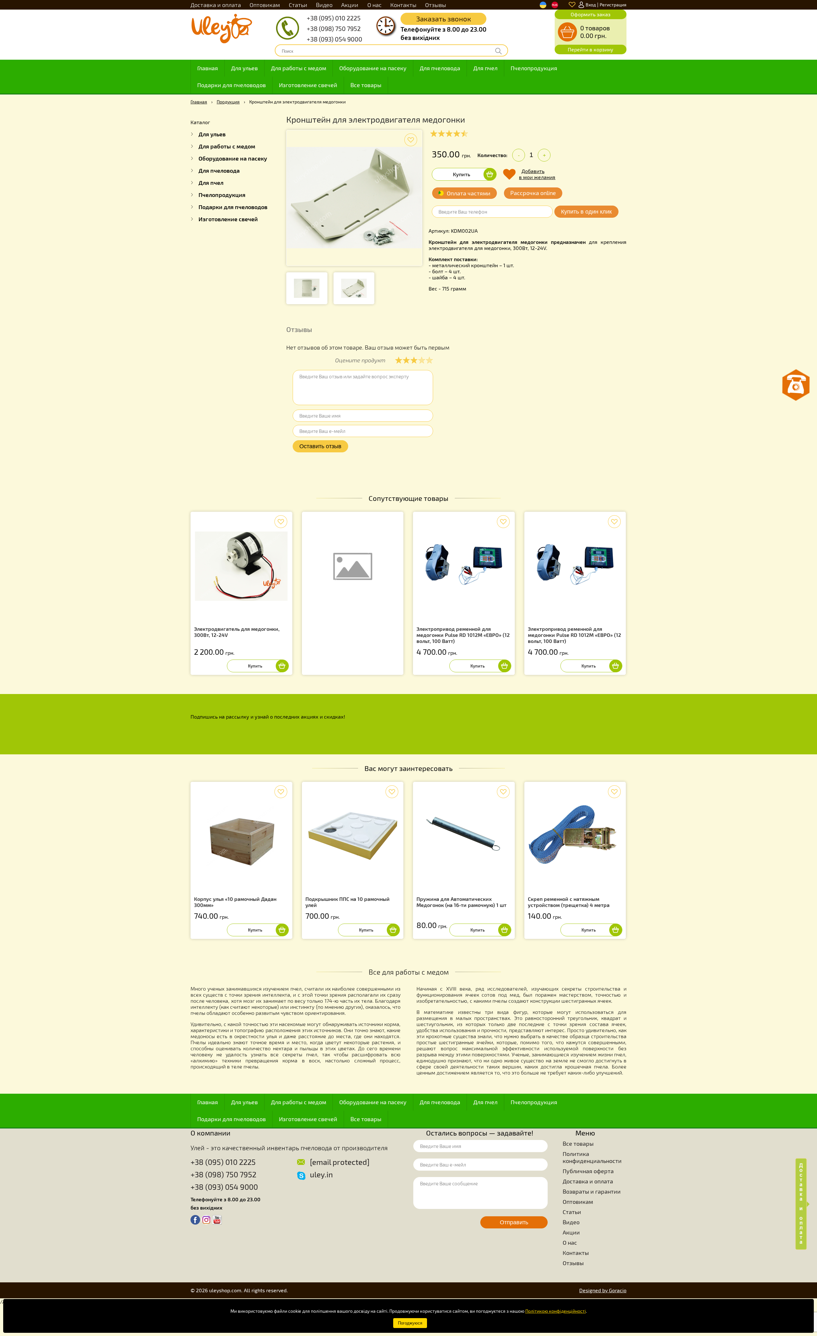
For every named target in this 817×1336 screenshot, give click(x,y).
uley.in (321, 1174)
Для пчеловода (440, 68)
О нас (374, 4)
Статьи (298, 4)
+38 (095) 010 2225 (334, 18)
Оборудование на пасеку (373, 68)
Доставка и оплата (216, 4)
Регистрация (613, 4)
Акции (349, 4)
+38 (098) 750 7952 (334, 28)
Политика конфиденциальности (592, 1157)
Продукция (228, 101)
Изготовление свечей (308, 84)
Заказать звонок (443, 18)
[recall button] (796, 385)
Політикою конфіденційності (555, 1311)
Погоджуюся (410, 1323)
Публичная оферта (588, 1170)
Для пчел (485, 68)
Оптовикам (265, 4)
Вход (591, 4)
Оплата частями (469, 193)
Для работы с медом (298, 68)
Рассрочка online (533, 192)
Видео (324, 4)
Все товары (365, 84)
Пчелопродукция (534, 68)
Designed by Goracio (602, 1290)
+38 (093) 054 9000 (334, 39)
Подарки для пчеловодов (231, 84)
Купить (461, 174)
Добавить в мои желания (537, 174)
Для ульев (244, 68)
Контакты (403, 4)
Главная (207, 68)
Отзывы (435, 4)
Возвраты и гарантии (592, 1191)
